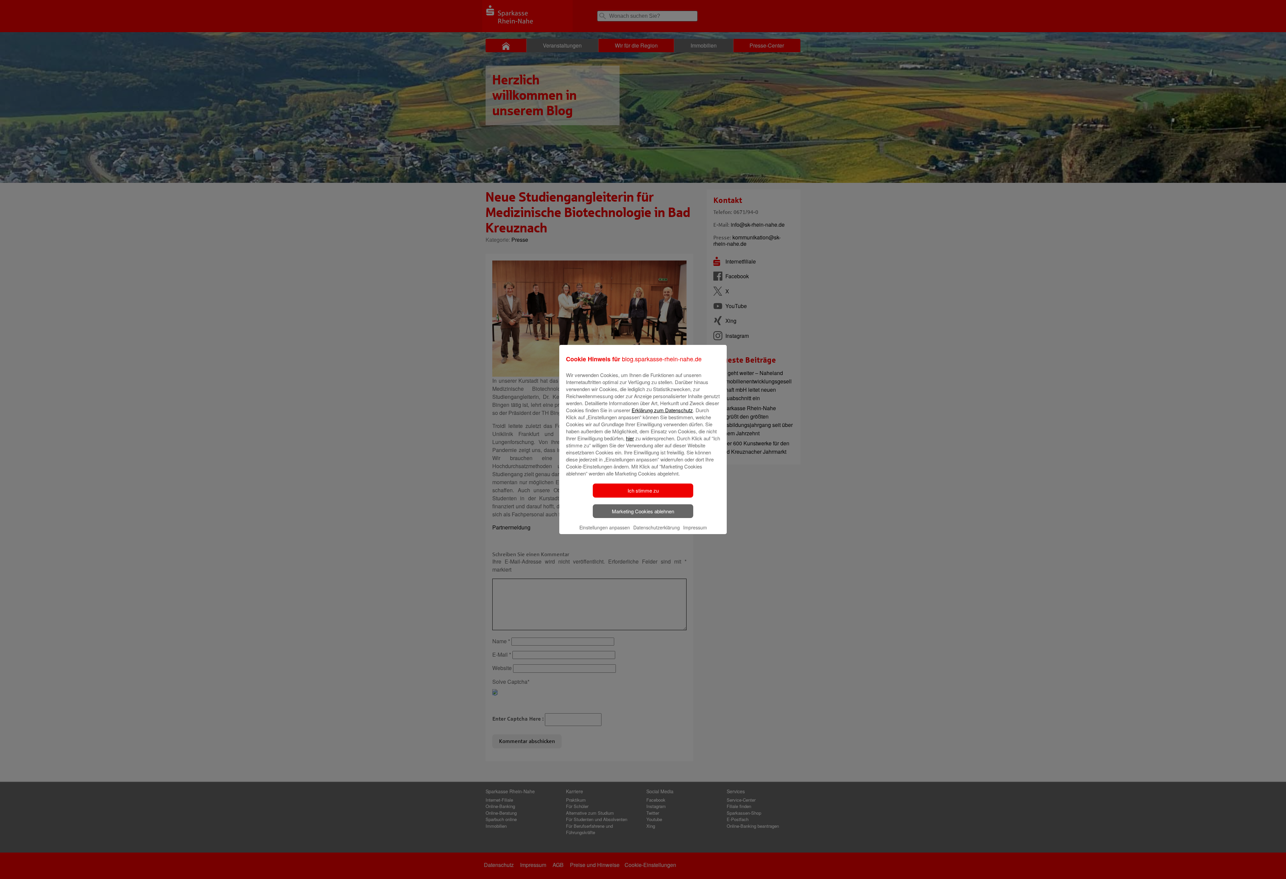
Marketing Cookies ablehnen (643, 511)
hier (630, 438)
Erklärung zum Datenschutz (662, 410)
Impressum (695, 527)
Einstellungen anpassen (604, 527)
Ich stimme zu (643, 490)
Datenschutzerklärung (656, 527)
